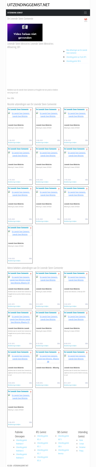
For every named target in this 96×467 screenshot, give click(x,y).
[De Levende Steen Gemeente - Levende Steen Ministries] (20, 114)
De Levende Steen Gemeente (20, 18)
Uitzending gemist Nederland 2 (21, 449)
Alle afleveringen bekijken (14, 142)
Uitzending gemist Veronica (63, 452)
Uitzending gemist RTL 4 (42, 438)
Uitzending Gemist (15, 12)
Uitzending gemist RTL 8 (42, 459)
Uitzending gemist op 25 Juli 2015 (76, 57)
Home (81, 440)
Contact (81, 443)
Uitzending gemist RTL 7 (42, 452)
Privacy (81, 450)
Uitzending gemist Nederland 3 (21, 456)
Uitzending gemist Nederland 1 (21, 442)
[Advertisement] (34, 66)
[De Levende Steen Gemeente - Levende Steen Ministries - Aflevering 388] (48, 358)
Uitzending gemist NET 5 (63, 438)
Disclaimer (82, 447)
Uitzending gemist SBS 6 (73, 61)
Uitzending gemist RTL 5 (42, 445)
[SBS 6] (86, 19)
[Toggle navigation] (85, 12)
